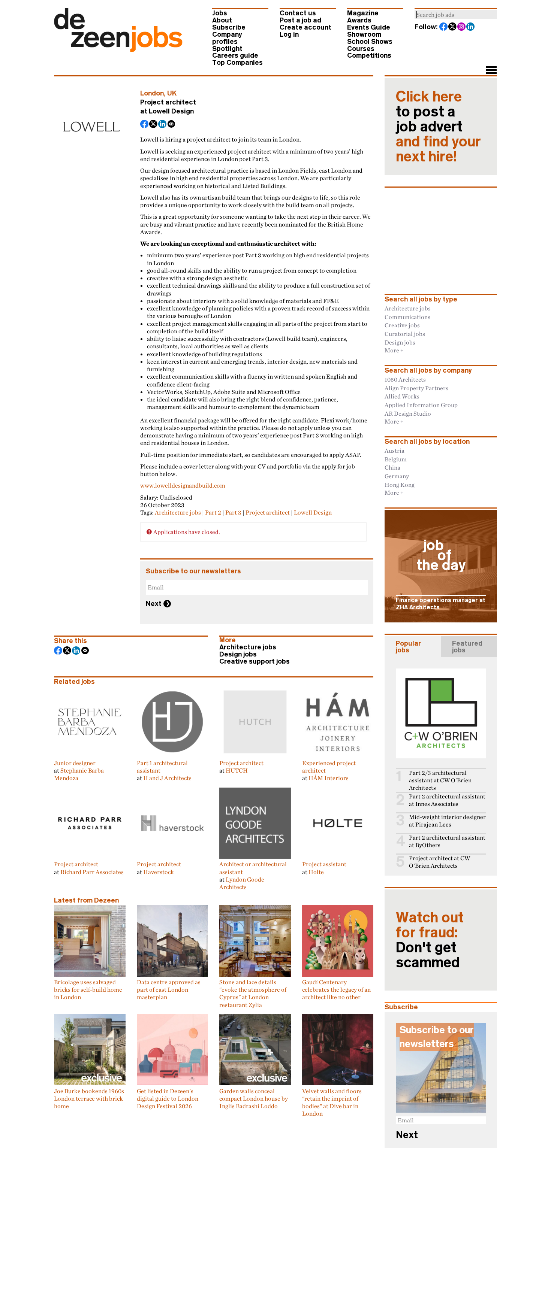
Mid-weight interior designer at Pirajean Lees (447, 820)
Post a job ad (300, 20)
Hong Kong (400, 484)
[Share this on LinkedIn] (162, 125)
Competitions (369, 55)
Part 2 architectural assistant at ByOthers (447, 841)
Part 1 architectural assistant (162, 766)
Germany (397, 476)
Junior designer (75, 763)
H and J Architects (167, 778)
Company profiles (227, 38)
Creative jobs (402, 325)
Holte (316, 872)
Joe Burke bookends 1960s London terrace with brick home (89, 1098)
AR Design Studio (408, 413)
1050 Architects (405, 379)
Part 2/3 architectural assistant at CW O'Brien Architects (440, 780)
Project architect (268, 512)
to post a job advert (438, 126)
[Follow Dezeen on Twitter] (452, 27)
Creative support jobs (254, 661)
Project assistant (324, 864)
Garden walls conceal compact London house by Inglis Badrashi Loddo (253, 1098)
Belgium (396, 459)
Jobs (219, 13)
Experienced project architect (329, 766)
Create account (305, 27)
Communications (407, 317)
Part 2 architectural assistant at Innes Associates (447, 800)
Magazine (363, 13)
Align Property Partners (416, 388)
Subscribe (229, 27)
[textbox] (456, 14)
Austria (394, 450)
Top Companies (237, 62)
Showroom (364, 34)
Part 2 (213, 512)
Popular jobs (408, 647)
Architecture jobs (178, 512)
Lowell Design (171, 111)
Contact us (298, 13)
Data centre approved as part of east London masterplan (169, 989)
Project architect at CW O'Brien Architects (439, 862)
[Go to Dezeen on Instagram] (461, 27)
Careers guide (235, 55)
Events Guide (368, 27)
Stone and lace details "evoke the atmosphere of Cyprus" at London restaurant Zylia (252, 993)
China (392, 467)
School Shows (369, 41)
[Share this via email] (171, 125)
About (222, 20)
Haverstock (158, 872)
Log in (289, 34)
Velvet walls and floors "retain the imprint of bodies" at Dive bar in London (332, 1102)
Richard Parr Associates (92, 872)
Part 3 (233, 512)
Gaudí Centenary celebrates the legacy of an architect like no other (336, 989)
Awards (359, 20)
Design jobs (238, 654)
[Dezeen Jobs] (118, 49)
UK (172, 93)
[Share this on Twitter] (153, 125)
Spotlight (227, 48)
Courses (360, 48)
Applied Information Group (421, 405)
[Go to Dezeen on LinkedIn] (470, 27)
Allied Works (402, 396)
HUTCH (237, 770)
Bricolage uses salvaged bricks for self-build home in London (88, 989)
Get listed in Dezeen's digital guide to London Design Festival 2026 (167, 1098)
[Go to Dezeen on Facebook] (443, 27)
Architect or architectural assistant (253, 867)
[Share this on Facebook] (144, 125)
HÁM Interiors (328, 778)
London (152, 93)
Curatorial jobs (405, 333)
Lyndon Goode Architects (241, 883)
